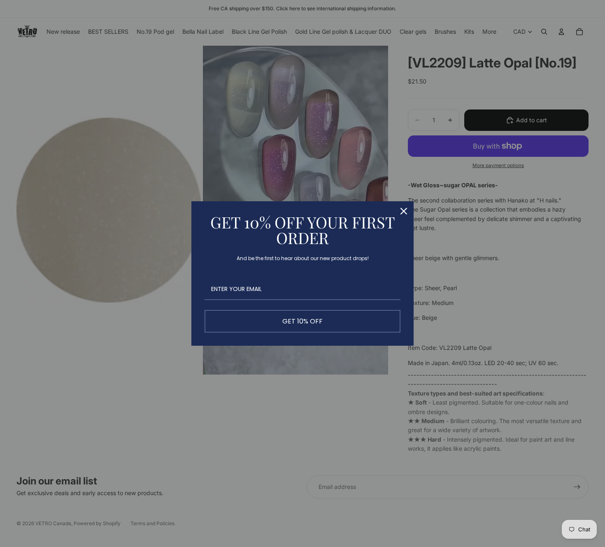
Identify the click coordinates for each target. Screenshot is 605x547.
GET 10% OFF (302, 321)
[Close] (404, 211)
